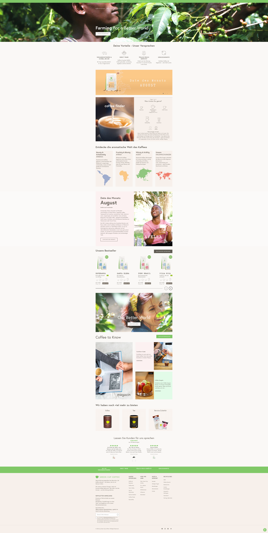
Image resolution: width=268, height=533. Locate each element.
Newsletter (142, 494)
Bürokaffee (131, 499)
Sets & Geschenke (131, 491)
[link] (134, 82)
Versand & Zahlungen (166, 492)
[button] (165, 5)
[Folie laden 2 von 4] (259, 40)
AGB (165, 479)
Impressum (166, 495)
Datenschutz (166, 484)
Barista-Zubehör (132, 494)
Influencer (142, 492)
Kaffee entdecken (104, 28)
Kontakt (153, 481)
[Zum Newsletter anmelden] (117, 514)
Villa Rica (165, 273)
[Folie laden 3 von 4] (261, 40)
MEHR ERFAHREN (134, 324)
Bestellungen (155, 486)
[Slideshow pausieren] (266, 40)
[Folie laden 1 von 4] (257, 40)
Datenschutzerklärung (108, 517)
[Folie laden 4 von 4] (263, 40)
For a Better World (143, 486)
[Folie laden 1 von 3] (163, 93)
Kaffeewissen (143, 489)
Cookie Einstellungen (167, 487)
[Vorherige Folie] (253, 40)
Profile (153, 491)
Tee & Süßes (131, 488)
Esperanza (101, 273)
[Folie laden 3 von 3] (167, 93)
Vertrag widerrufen (168, 498)
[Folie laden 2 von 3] (165, 93)
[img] (134, 440)
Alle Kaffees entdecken (163, 251)
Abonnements (155, 488)
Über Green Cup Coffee (144, 482)
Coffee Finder (132, 497)
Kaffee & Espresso (131, 482)
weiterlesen (139, 360)
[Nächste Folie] (170, 93)
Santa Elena (123, 273)
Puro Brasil (144, 273)
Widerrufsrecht (167, 482)
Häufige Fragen (155, 483)
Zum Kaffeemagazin (164, 336)
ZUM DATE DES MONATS (109, 239)
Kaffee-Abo (131, 485)
